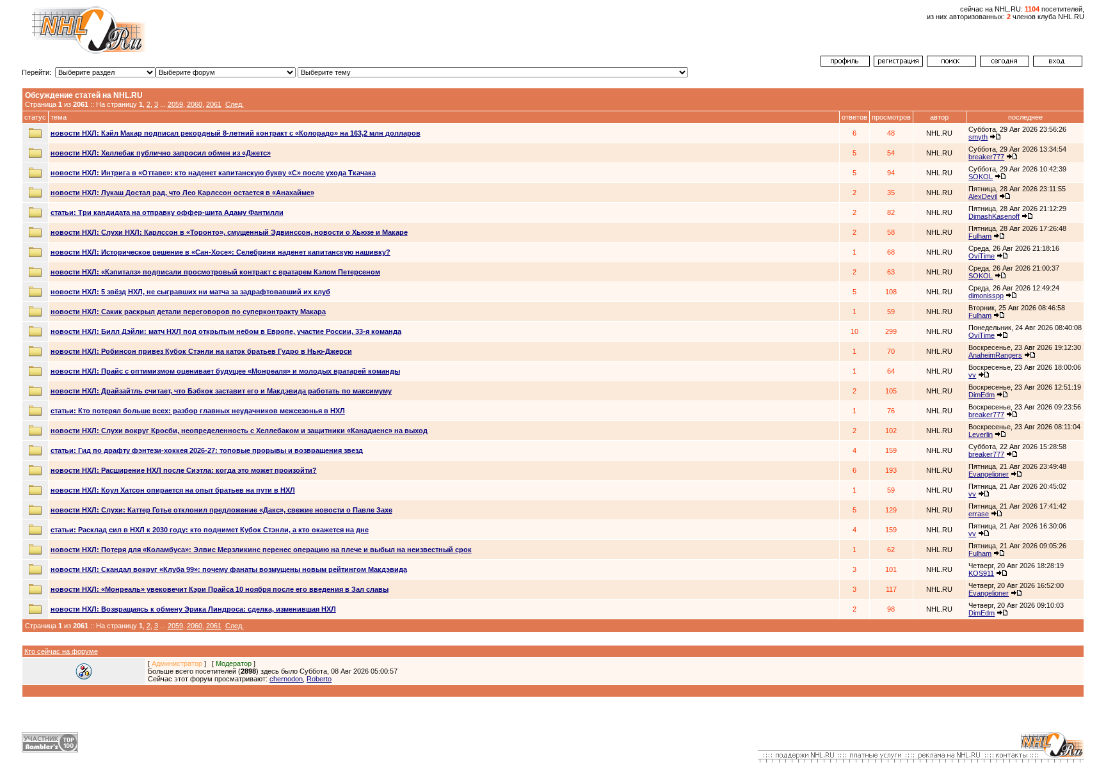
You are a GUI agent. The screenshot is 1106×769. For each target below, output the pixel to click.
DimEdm (981, 395)
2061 (213, 104)
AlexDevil (982, 196)
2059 (175, 104)
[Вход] (1057, 64)
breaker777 (986, 157)
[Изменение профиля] (845, 64)
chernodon (286, 679)
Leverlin (980, 434)
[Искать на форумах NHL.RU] (951, 64)
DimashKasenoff (994, 216)
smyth (978, 137)
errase (978, 514)
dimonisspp (986, 295)
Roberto (319, 679)
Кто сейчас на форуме (61, 651)
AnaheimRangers (995, 355)
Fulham (979, 236)
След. (234, 104)
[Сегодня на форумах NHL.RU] (1004, 64)
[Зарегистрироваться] (898, 64)
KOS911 (981, 573)
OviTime (981, 256)
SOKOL (980, 176)
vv (972, 375)
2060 (194, 104)
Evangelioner (988, 474)
